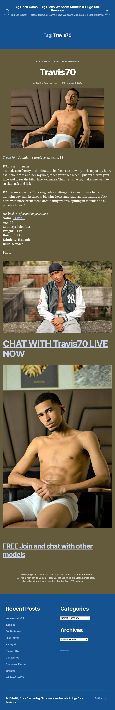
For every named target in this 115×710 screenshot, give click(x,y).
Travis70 (57, 72)
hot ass (61, 577)
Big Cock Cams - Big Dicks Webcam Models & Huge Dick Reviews (57, 8)
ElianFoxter (12, 637)
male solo (89, 577)
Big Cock (33, 574)
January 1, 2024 (74, 83)
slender (60, 581)
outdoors (41, 581)
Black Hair (43, 61)
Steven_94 (12, 651)
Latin (56, 61)
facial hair (25, 577)
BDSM (24, 574)
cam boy (54, 574)
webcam (79, 581)
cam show (65, 574)
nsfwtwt (31, 581)
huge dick (71, 577)
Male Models (70, 61)
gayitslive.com (39, 577)
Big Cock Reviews (63, 650)
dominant (87, 574)
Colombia (76, 574)
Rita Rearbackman (48, 83)
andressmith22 (15, 618)
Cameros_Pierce (16, 664)
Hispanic (52, 577)
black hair (44, 574)
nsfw (23, 581)
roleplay (51, 581)
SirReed (10, 670)
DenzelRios (12, 657)
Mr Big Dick (67, 650)
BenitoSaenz (13, 631)
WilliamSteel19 (15, 677)
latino (80, 577)
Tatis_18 (11, 624)
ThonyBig (11, 644)
